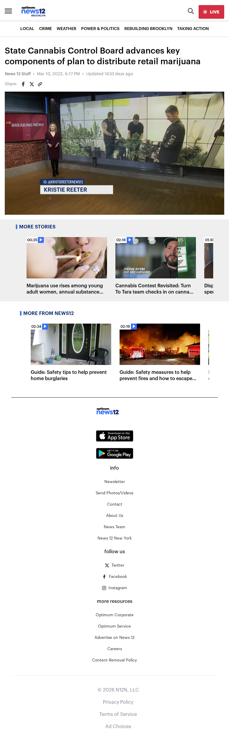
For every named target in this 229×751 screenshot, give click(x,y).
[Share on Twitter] (31, 84)
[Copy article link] (40, 84)
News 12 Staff (18, 74)
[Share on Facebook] (23, 84)
